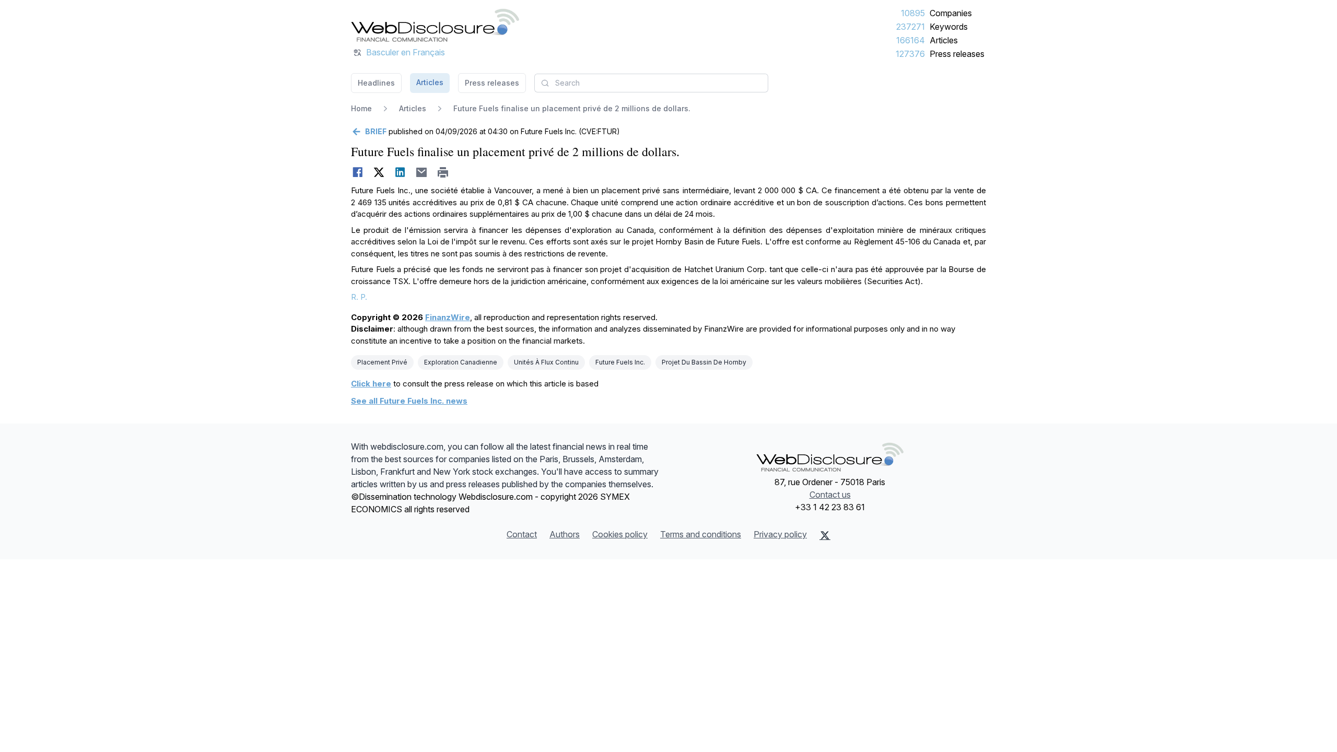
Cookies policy (620, 534)
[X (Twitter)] (824, 535)
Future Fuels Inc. (620, 362)
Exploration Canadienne (460, 362)
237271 (910, 26)
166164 (910, 40)
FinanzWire (447, 317)
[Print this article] (443, 172)
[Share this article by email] (421, 172)
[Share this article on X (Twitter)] (378, 172)
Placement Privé (382, 362)
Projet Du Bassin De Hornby (704, 362)
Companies (951, 13)
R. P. (359, 297)
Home (361, 108)
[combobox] (651, 83)
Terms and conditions (700, 534)
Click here (371, 384)
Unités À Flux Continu (546, 362)
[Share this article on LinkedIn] (400, 172)
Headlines (376, 82)
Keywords (949, 26)
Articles (944, 40)
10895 (913, 13)
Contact (522, 534)
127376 (910, 54)
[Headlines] (435, 25)
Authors (564, 534)
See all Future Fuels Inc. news (409, 401)
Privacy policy (780, 534)
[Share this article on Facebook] (357, 172)
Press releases (957, 54)
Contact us (830, 494)
